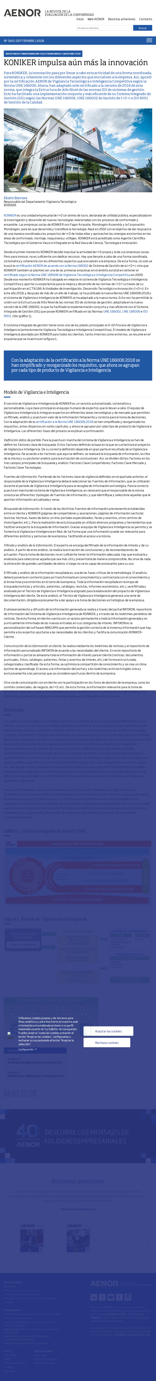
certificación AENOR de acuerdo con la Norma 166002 (52, 265)
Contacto (145, 19)
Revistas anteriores (121, 19)
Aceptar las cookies (108, 1031)
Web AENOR (96, 19)
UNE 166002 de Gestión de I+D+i (104, 98)
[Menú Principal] (149, 40)
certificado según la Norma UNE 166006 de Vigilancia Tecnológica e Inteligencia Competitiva (67, 274)
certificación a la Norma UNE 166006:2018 (64, 421)
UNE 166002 (112, 311)
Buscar (143, 28)
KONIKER (19, 73)
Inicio (80, 19)
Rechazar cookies (107, 1042)
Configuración (28, 1049)
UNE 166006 (131, 311)
